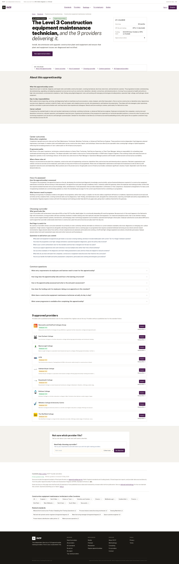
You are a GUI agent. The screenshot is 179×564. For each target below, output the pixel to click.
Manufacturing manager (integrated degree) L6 (86, 514)
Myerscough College (46, 346)
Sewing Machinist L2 (116, 510)
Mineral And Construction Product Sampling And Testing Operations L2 (54, 510)
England (43, 499)
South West (73, 503)
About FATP (112, 540)
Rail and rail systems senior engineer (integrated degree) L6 (51, 514)
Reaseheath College (45, 380)
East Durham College (46, 336)
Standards (67, 7)
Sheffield (37, 503)
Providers (77, 7)
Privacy (132, 540)
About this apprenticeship (43, 68)
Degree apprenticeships (95, 548)
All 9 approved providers (121, 68)
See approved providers (42, 54)
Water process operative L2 (70, 518)
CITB (40, 357)
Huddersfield (123, 499)
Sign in (165, 7)
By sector (70, 548)
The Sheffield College (46, 414)
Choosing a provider (89, 68)
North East (61, 503)
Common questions (104, 68)
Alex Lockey (42, 474)
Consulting (112, 545)
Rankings (86, 7)
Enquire (172, 7)
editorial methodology (127, 484)
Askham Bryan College (46, 368)
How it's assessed (74, 68)
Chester (98, 499)
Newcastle (85, 503)
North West (54, 499)
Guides (108, 7)
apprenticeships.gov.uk (76, 479)
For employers (98, 7)
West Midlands (49, 503)
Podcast (90, 543)
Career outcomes (60, 68)
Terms (131, 543)
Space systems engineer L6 (112, 514)
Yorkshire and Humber (84, 499)
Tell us (62, 486)
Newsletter (91, 545)
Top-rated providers (73, 553)
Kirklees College (44, 391)
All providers (70, 543)
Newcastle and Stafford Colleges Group (52, 325)
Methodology (113, 543)
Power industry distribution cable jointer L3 (46, 518)
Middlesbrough (110, 499)
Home (33, 14)
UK (35, 499)
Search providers (72, 540)
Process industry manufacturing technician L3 (93, 510)
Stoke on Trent (68, 499)
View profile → (141, 329)
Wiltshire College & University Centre (51, 402)
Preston (134, 499)
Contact (111, 551)
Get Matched (119, 450)
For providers (113, 548)
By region (70, 551)
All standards (71, 545)
